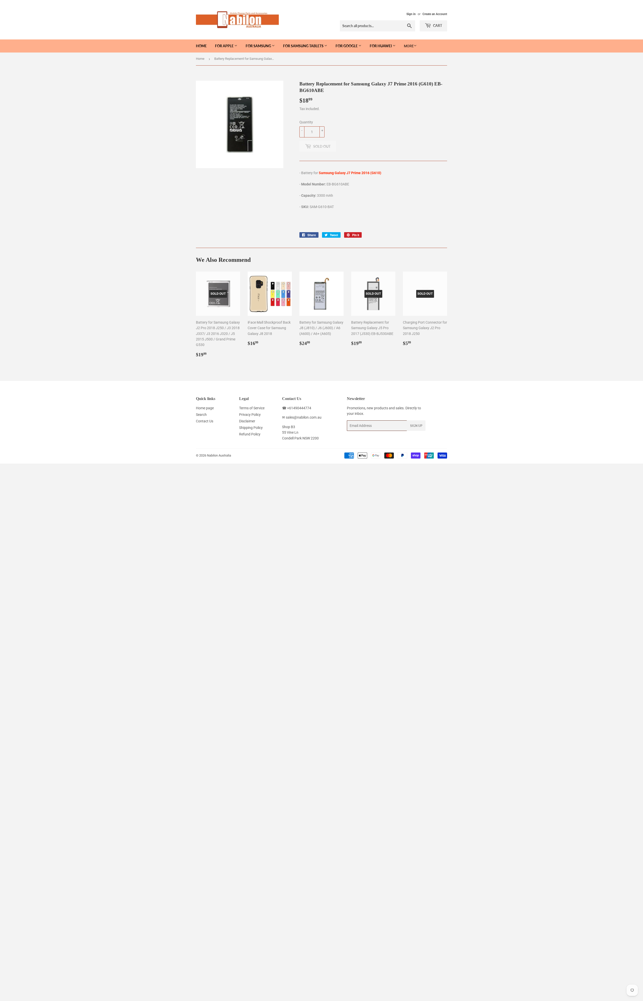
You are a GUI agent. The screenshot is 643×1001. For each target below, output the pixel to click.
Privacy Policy (250, 415)
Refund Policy (249, 434)
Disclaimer (247, 421)
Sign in (411, 14)
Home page (205, 408)
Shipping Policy (251, 428)
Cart (437, 25)
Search (201, 415)
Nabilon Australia (219, 455)
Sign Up (416, 426)
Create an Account (434, 14)
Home (201, 46)
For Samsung (259, 46)
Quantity (306, 122)
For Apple (224, 46)
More (409, 46)
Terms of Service (251, 408)
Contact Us (204, 421)
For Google (347, 46)
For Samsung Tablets (303, 46)
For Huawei (381, 46)
